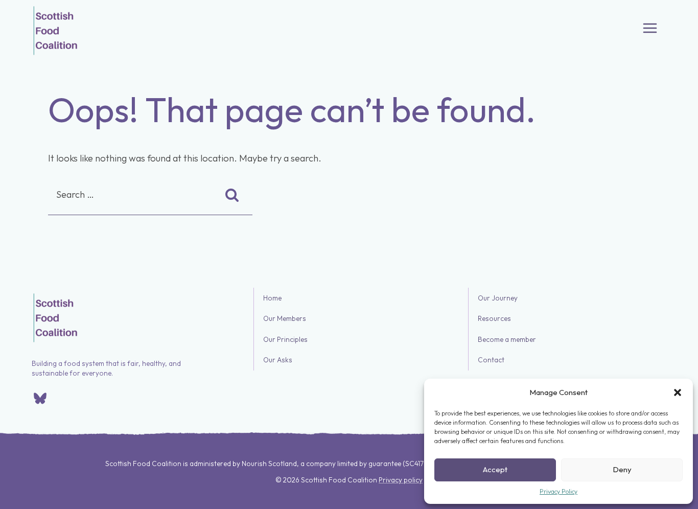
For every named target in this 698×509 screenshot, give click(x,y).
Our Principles (285, 339)
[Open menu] (650, 28)
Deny (622, 469)
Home (272, 298)
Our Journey (498, 298)
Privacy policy (401, 479)
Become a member (507, 339)
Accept (495, 469)
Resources (494, 318)
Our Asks (277, 360)
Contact (491, 360)
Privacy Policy (558, 491)
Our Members (284, 318)
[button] (677, 392)
